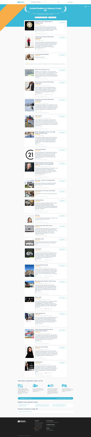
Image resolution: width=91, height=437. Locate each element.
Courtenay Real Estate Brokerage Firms (59, 404)
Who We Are (37, 429)
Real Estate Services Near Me (24, 404)
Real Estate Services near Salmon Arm (42, 404)
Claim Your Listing (38, 427)
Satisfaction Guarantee (39, 422)
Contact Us (37, 430)
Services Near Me (38, 424)
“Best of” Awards (38, 428)
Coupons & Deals (53, 17)
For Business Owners (38, 426)
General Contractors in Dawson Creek (25, 411)
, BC (36, 409)
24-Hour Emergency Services (41, 17)
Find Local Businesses (39, 423)
